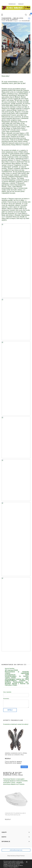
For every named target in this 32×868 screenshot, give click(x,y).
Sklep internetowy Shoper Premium (16, 855)
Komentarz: (6, 698)
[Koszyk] (30, 16)
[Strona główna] (16, 7)
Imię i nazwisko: (7, 692)
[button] (2, 14)
